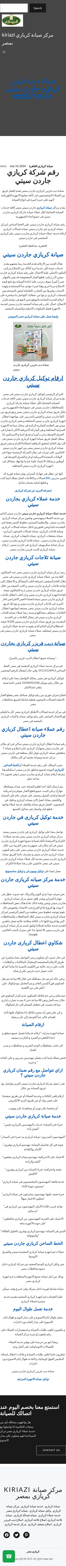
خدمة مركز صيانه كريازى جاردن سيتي (33, 882)
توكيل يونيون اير (35, 871)
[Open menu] (4, 52)
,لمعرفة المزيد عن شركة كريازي (33, 490)
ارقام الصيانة (33, 1025)
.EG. (48, 478)
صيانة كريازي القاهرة (41, 166)
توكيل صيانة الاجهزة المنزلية (33, 1379)
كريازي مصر (33, 1551)
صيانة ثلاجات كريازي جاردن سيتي (33, 560)
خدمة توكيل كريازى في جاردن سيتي (33, 820)
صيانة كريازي (44, 207)
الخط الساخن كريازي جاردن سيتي (33, 1243)
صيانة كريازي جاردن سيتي (33, 254)
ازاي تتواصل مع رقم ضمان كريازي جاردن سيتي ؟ (33, 1072)
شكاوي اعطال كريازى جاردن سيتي (33, 945)
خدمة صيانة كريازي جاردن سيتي (33, 1116)
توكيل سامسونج (14, 871)
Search (38, 8)
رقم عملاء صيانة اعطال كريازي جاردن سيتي (33, 732)
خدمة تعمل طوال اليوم (33, 1309)
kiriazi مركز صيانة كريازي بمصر (33, 1493)
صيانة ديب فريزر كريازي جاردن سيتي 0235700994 (33, 89)
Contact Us (51, 1450)
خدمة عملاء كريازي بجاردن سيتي (33, 501)
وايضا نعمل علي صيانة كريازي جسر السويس (33, 316)
